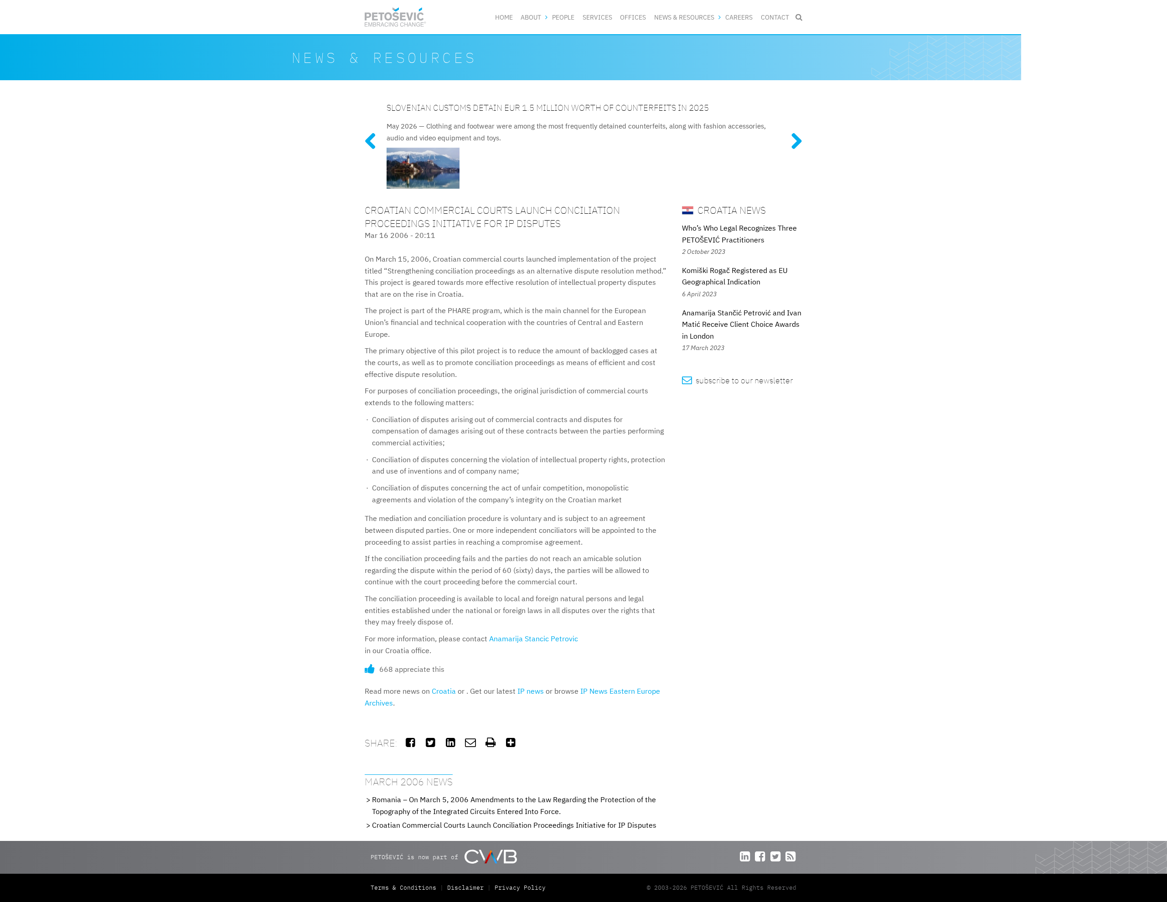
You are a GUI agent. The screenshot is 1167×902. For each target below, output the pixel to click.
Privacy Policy (520, 888)
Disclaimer (465, 888)
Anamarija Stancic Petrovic (533, 638)
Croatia (444, 691)
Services (597, 17)
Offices (633, 17)
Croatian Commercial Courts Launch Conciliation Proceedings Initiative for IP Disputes (514, 825)
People (563, 17)
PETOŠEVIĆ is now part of (416, 857)
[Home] (395, 17)
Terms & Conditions (405, 888)
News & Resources (684, 17)
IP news (530, 691)
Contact (775, 17)
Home (504, 17)
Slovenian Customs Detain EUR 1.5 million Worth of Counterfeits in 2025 (548, 107)
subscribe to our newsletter (737, 380)
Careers (739, 17)
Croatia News (730, 209)
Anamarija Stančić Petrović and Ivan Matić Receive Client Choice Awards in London (741, 324)
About (531, 17)
